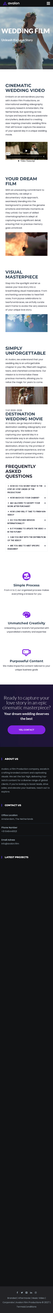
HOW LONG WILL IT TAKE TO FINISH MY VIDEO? (26, 513)
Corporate (9, 1302)
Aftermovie (24, 1298)
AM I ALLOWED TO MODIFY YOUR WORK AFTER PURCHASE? (23, 505)
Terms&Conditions (26, 1306)
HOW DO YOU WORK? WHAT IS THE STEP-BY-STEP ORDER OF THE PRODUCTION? (24, 489)
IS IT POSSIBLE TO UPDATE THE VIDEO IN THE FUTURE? (25, 530)
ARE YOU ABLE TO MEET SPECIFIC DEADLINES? (23, 547)
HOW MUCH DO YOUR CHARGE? (24, 497)
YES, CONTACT (26, 729)
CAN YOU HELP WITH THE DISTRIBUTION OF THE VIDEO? (26, 539)
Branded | (12, 1298)
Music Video (38, 1298)
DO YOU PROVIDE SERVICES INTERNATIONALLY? (21, 522)
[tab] (26, 489)
